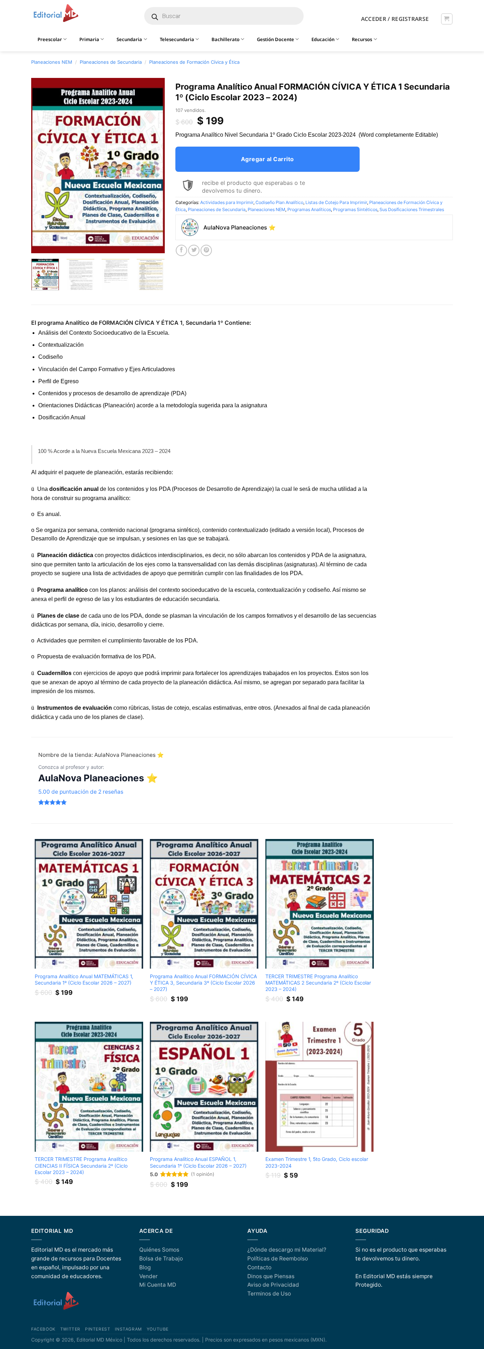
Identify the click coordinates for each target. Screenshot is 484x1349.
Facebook (43, 1329)
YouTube (158, 1329)
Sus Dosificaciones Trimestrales (411, 209)
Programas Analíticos (309, 209)
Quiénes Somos (159, 1249)
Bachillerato (226, 39)
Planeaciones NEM (51, 62)
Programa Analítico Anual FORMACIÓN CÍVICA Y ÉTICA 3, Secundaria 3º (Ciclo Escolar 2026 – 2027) (203, 982)
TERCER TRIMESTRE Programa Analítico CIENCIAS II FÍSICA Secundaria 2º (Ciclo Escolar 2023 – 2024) (81, 1165)
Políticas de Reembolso (277, 1258)
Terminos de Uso (269, 1293)
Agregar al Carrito (267, 159)
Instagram (128, 1329)
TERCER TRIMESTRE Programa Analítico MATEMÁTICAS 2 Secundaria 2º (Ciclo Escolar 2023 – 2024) (318, 982)
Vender (148, 1276)
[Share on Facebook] (181, 250)
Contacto (259, 1267)
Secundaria (129, 39)
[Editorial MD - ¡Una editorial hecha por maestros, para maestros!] (55, 13)
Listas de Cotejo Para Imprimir (336, 202)
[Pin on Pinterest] (206, 250)
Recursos (362, 39)
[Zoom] (40, 244)
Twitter (70, 1329)
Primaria (89, 39)
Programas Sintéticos (355, 209)
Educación (322, 39)
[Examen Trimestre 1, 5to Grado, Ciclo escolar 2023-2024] (319, 1087)
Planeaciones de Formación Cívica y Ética (194, 62)
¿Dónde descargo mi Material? (286, 1249)
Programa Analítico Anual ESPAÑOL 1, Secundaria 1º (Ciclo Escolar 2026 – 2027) (198, 1162)
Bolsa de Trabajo (161, 1258)
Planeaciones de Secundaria (111, 62)
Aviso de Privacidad (273, 1284)
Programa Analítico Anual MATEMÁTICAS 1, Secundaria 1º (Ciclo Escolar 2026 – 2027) (84, 979)
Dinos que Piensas (270, 1276)
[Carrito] (446, 18)
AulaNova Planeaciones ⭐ (98, 777)
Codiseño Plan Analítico (279, 202)
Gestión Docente (275, 39)
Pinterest (97, 1329)
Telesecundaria (177, 39)
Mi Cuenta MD (157, 1284)
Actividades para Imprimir (226, 202)
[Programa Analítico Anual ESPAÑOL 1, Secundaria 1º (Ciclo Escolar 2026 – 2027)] (204, 1087)
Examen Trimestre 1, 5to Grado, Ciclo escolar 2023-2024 (316, 1162)
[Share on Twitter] (193, 250)
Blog (145, 1267)
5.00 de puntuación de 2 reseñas (80, 791)
